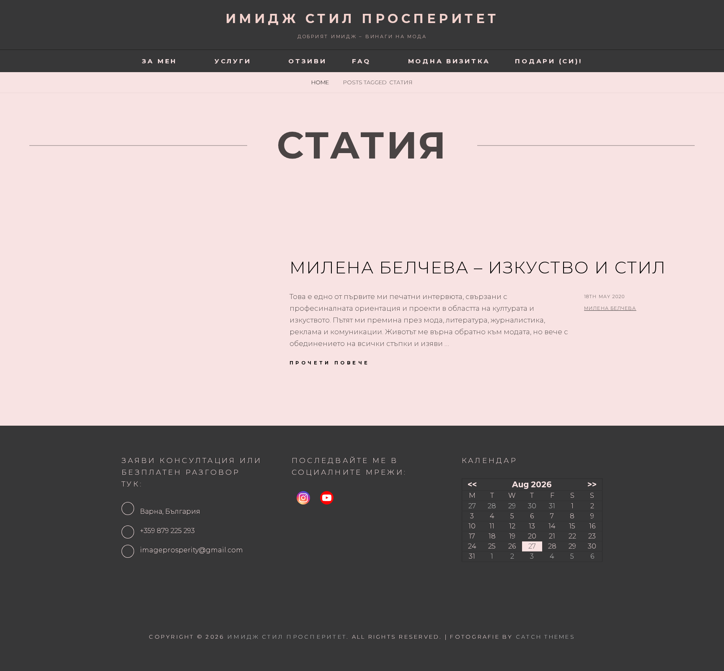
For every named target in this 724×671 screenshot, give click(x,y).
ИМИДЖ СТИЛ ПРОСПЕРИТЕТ (362, 18)
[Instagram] (303, 498)
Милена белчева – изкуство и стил (478, 267)
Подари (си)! (548, 61)
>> (592, 484)
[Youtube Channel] (327, 498)
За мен (160, 61)
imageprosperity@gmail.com (191, 550)
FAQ (361, 61)
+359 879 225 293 (167, 531)
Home (320, 82)
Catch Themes (545, 636)
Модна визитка (449, 61)
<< (472, 484)
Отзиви (307, 61)
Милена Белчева (610, 308)
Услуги (233, 61)
